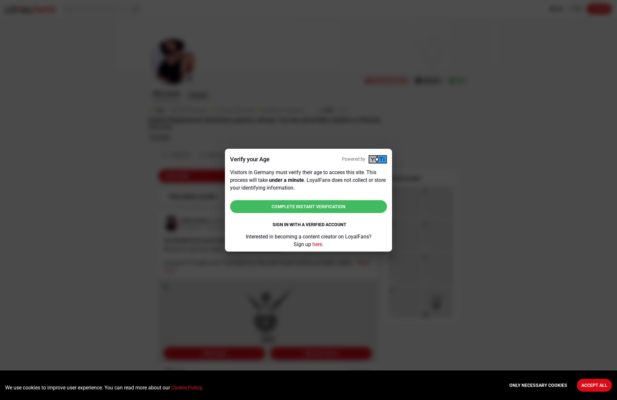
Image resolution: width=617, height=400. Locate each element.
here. (317, 244)
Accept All (594, 385)
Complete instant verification (308, 206)
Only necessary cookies (538, 385)
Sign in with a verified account (309, 224)
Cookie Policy (186, 388)
